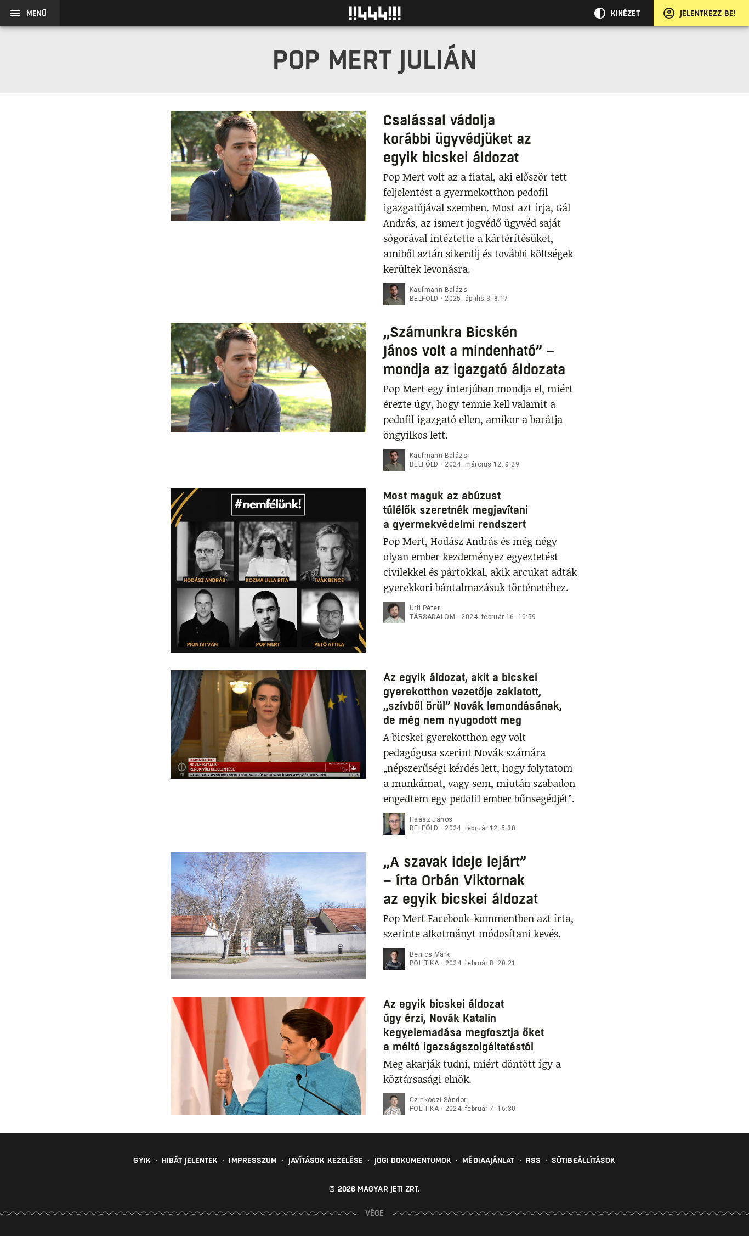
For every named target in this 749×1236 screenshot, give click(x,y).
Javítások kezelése (326, 1160)
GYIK (141, 1160)
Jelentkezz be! (708, 13)
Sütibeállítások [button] (584, 1160)
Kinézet (625, 13)
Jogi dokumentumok (413, 1160)
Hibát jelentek (190, 1160)
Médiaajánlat (488, 1160)
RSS (533, 1160)
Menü (36, 13)
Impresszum (253, 1160)
